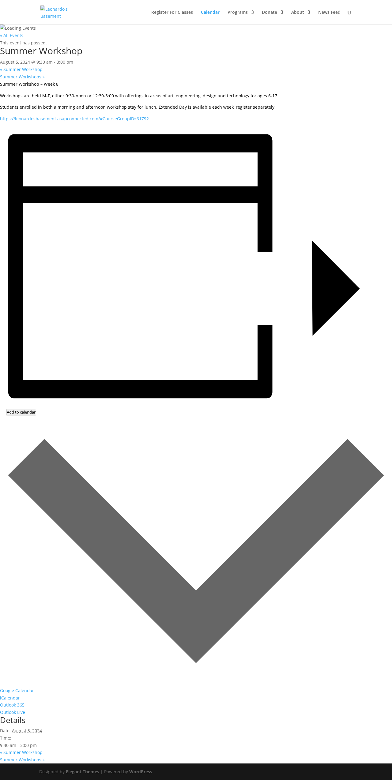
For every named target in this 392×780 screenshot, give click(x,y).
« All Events (11, 35)
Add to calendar (21, 412)
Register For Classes (172, 12)
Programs (238, 12)
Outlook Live (12, 712)
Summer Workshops (22, 77)
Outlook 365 (12, 705)
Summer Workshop (21, 69)
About (297, 12)
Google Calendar (17, 690)
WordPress (140, 771)
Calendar (210, 12)
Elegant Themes (82, 771)
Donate (269, 12)
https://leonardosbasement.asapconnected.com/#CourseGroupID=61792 (74, 119)
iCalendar (10, 698)
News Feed (329, 12)
